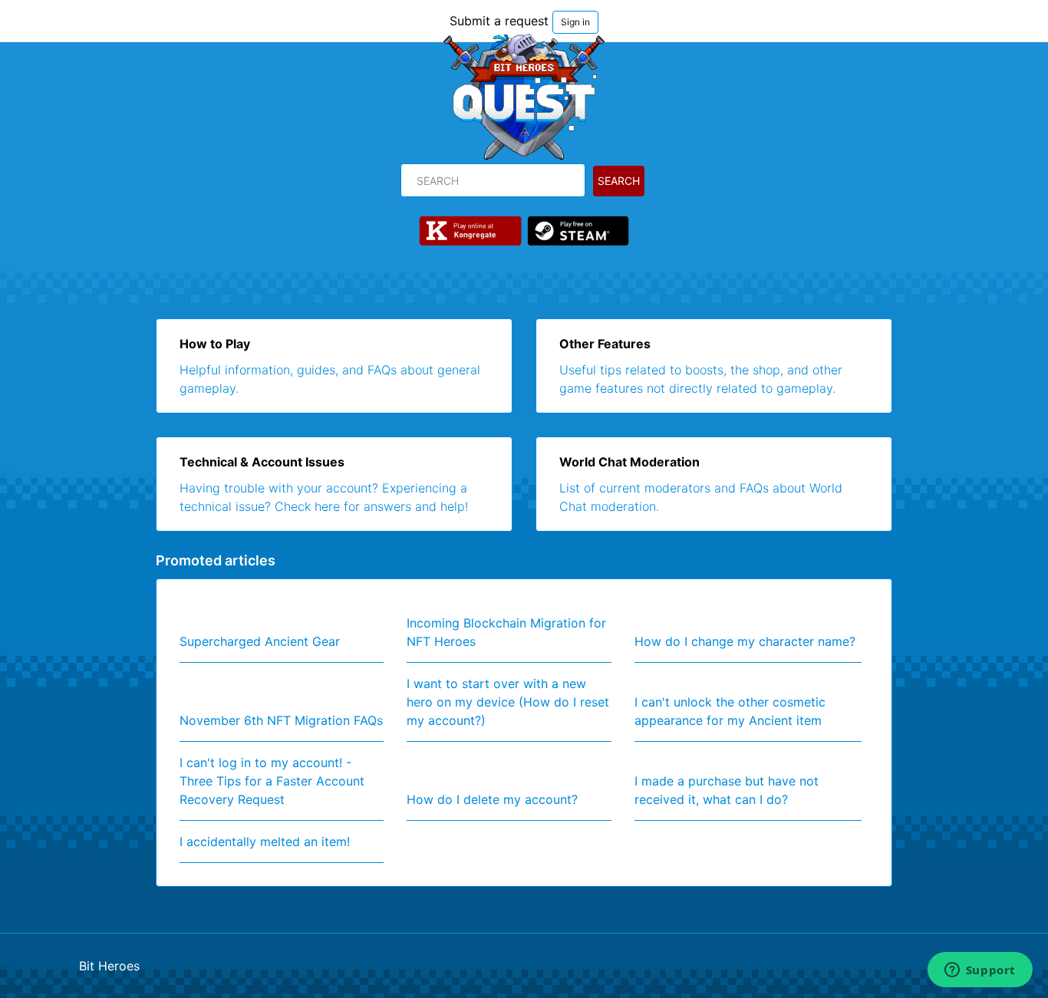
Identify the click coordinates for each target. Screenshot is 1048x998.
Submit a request (499, 20)
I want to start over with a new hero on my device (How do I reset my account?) (508, 702)
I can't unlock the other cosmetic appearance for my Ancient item (730, 711)
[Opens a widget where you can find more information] (980, 971)
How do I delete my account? (492, 799)
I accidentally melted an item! (265, 841)
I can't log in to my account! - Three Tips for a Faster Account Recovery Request (272, 781)
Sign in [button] (575, 22)
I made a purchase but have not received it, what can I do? (726, 790)
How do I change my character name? (744, 641)
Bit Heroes (109, 965)
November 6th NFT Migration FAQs (281, 720)
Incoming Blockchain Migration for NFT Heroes (506, 632)
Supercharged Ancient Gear (260, 641)
